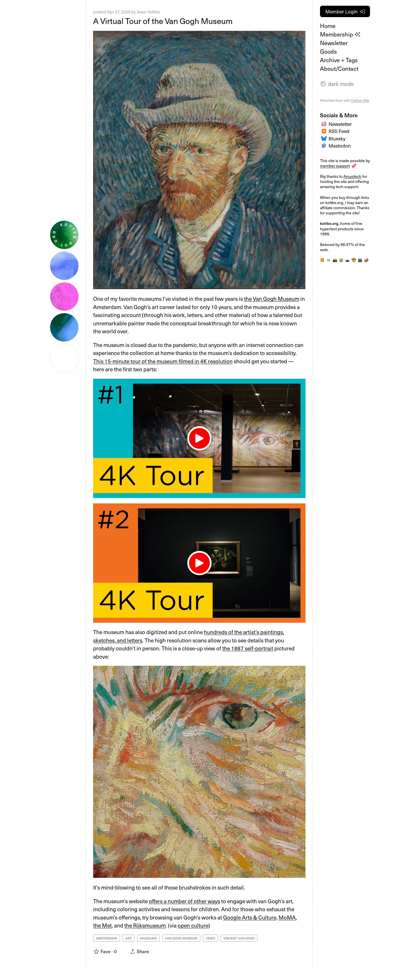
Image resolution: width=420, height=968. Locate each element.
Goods (328, 51)
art (128, 938)
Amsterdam (106, 938)
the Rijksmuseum (145, 925)
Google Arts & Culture (249, 917)
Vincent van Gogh (239, 938)
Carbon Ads (360, 100)
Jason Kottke (148, 12)
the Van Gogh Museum (271, 298)
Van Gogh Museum (181, 938)
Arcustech (352, 176)
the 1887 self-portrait (247, 648)
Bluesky (337, 138)
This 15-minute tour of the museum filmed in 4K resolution (163, 361)
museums (148, 938)
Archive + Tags (339, 60)
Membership (337, 34)
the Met (102, 925)
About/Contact (339, 68)
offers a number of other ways (184, 901)
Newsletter (334, 43)
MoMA (287, 917)
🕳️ (347, 260)
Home (327, 26)
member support (335, 165)
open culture (193, 925)
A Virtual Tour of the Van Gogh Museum (163, 20)
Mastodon (340, 145)
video (210, 938)
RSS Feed (339, 131)
